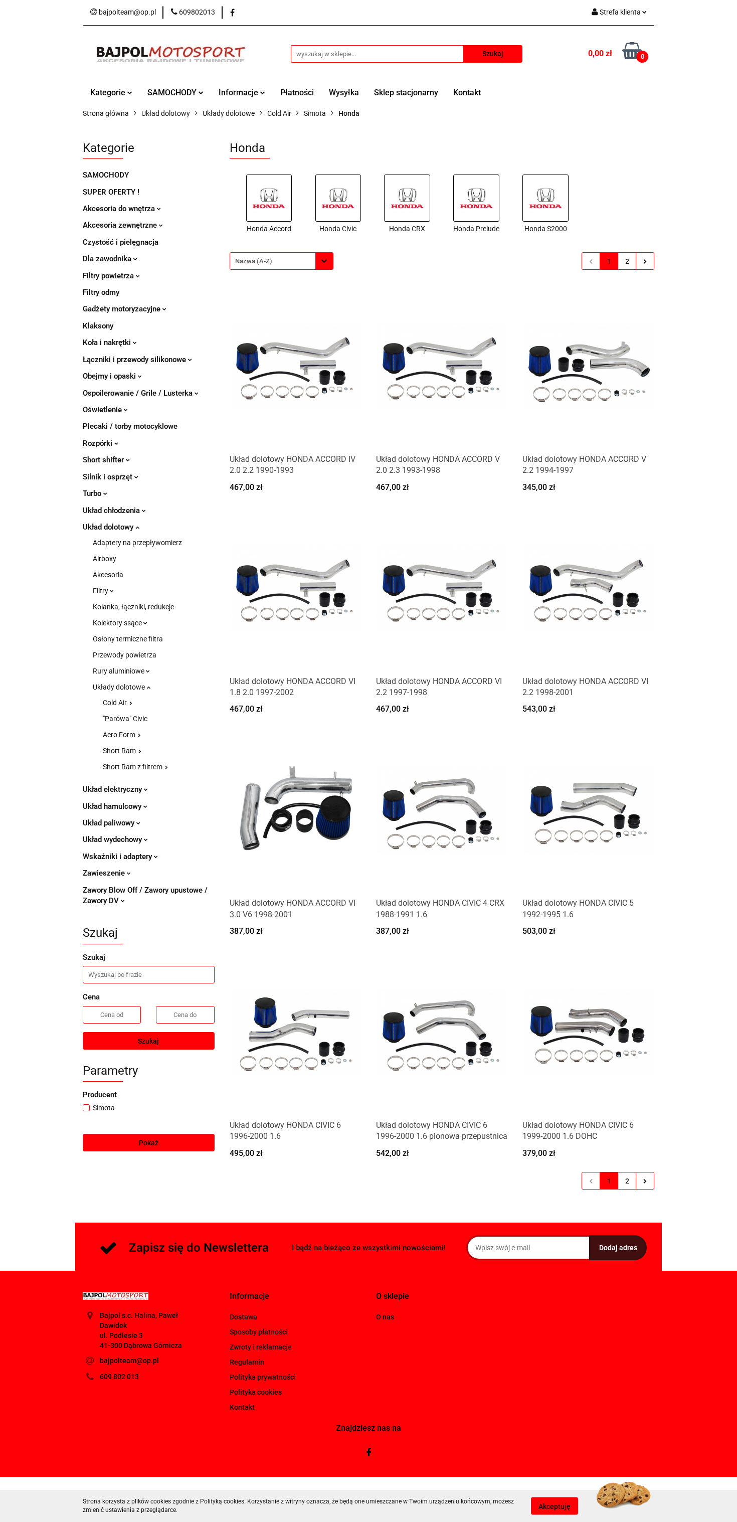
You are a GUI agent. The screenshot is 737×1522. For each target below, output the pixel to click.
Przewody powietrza (124, 655)
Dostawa (243, 1317)
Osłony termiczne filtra (128, 639)
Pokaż (148, 1143)
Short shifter (104, 459)
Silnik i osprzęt (108, 476)
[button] (249, 1296)
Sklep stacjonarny (406, 92)
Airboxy (104, 559)
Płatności (297, 92)
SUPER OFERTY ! (111, 192)
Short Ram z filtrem (133, 767)
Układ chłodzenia (112, 510)
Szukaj (148, 1041)
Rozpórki (98, 443)
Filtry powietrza (109, 275)
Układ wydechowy (113, 839)
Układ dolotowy (109, 527)
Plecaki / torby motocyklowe (130, 426)
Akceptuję (554, 1506)
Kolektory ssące (118, 623)
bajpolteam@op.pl (129, 1361)
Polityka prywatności (263, 1377)
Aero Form (120, 735)
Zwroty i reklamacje (261, 1347)
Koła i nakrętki (108, 342)
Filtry (101, 591)
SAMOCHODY (173, 92)
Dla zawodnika (108, 258)
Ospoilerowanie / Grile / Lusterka (139, 393)
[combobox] (281, 261)
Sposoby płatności (259, 1332)
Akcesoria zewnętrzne (121, 225)
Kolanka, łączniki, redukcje (133, 607)
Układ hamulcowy (113, 806)
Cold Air (115, 703)
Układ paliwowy (109, 822)
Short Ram (120, 751)
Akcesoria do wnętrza (120, 208)
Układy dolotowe (119, 687)
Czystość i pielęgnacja (120, 242)
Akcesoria (108, 575)
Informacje (239, 92)
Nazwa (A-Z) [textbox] (253, 261)
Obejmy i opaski (110, 376)
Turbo (93, 493)
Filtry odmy (101, 292)
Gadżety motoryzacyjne (122, 308)
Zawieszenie (105, 873)
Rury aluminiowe (119, 671)
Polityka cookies (256, 1392)
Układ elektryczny (113, 789)
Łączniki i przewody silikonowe (135, 359)
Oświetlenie (103, 409)
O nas (385, 1317)
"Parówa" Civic (125, 719)
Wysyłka (344, 92)
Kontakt (467, 92)
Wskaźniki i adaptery (118, 856)
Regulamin (247, 1362)
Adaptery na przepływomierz (137, 543)
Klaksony (98, 325)
